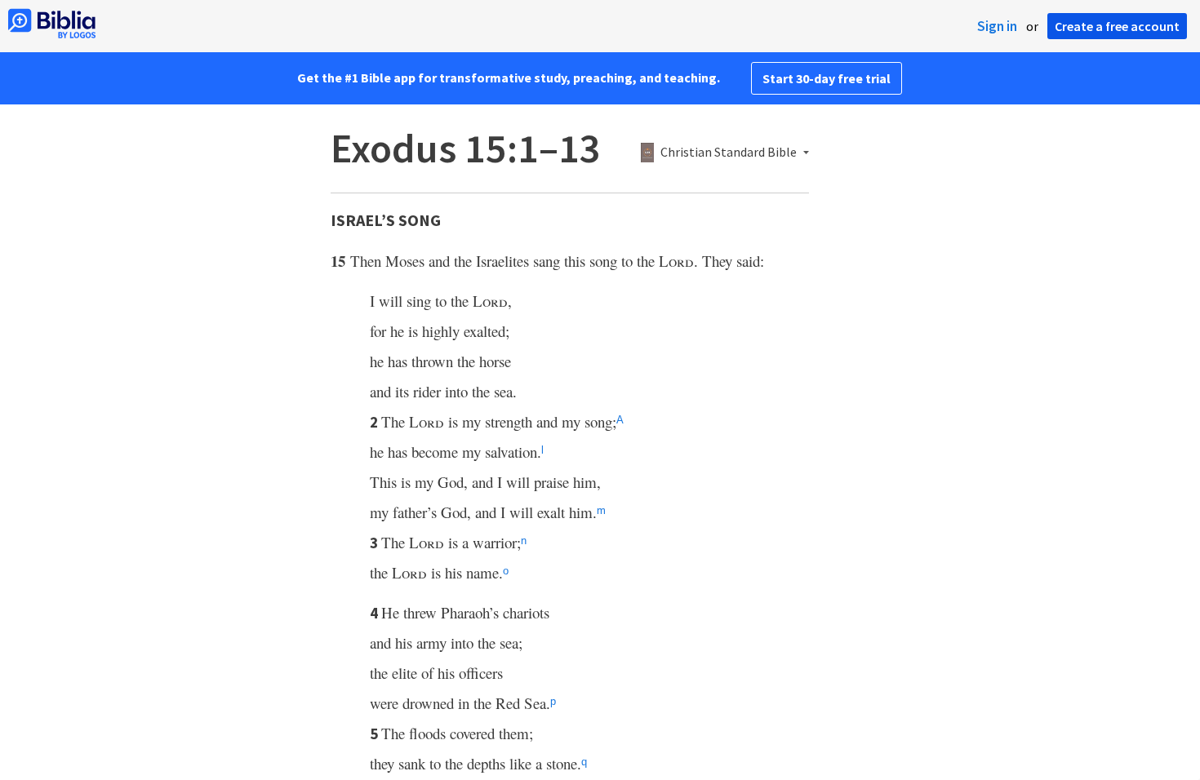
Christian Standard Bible (728, 152)
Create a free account (1117, 26)
